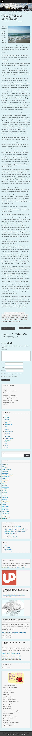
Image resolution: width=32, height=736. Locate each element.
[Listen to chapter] (10, 567)
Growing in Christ (13, 12)
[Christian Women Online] (16, 7)
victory (13, 321)
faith (9, 315)
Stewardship (4, 14)
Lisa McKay (4, 499)
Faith (25, 11)
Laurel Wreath (5, 497)
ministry (7, 319)
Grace (2, 12)
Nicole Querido (5, 506)
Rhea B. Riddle (5, 509)
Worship (16, 14)
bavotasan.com (22, 734)
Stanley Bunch (8, 528)
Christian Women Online (15, 733)
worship (18, 321)
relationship (16, 319)
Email (3, 367)
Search (3, 453)
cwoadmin (4, 478)
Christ (10, 313)
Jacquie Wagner (5, 488)
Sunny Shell (4, 515)
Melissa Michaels (6, 502)
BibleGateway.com (21, 567)
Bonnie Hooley (5, 473)
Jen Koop (4, 490)
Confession (8, 11)
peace (11, 319)
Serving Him (25, 12)
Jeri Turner (4, 492)
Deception (13, 11)
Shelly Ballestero (5, 513)
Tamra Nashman (5, 516)
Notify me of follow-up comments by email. (13, 374)
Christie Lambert (5, 476)
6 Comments (19, 20)
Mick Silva (4, 504)
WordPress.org (8, 551)
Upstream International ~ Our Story (11, 595)
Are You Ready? (17, 526)
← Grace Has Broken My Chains (7, 328)
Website (3, 370)
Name (3, 363)
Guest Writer (5, 485)
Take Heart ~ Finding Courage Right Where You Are (14, 632)
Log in (6, 545)
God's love (4, 317)
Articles (3, 11)
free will (26, 315)
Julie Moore (4, 495)
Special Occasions (9, 438)
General (28, 11)
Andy (3, 466)
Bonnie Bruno (5, 471)
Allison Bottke (5, 464)
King (26, 317)
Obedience (20, 12)
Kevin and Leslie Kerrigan (19, 528)
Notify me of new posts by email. (10, 376)
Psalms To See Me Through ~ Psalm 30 (11, 653)
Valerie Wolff (4, 518)
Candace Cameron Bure (7, 474)
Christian (14, 313)
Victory (12, 14)
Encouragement (19, 11)
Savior (21, 319)
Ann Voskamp (5, 467)
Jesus (12, 317)
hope (9, 317)
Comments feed (8, 549)
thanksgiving (4, 321)
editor (3, 483)
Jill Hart (3, 494)
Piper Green (4, 507)
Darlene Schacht (5, 480)
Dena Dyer (4, 481)
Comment (4, 349)
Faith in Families (8, 424)
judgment (22, 317)
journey (16, 317)
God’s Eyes (12, 535)
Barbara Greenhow (6, 20)
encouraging (4, 315)
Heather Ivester (5, 487)
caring (6, 313)
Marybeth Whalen (6, 501)
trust (10, 321)
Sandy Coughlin (5, 511)
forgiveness (20, 315)
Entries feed (7, 547)
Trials (6, 441)
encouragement (21, 313)
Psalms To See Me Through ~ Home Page (11, 658)
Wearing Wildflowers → (25, 327)
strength (26, 319)
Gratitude (6, 12)
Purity (6, 435)
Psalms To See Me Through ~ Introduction (11, 656)
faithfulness (14, 315)
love (3, 319)
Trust (8, 14)
